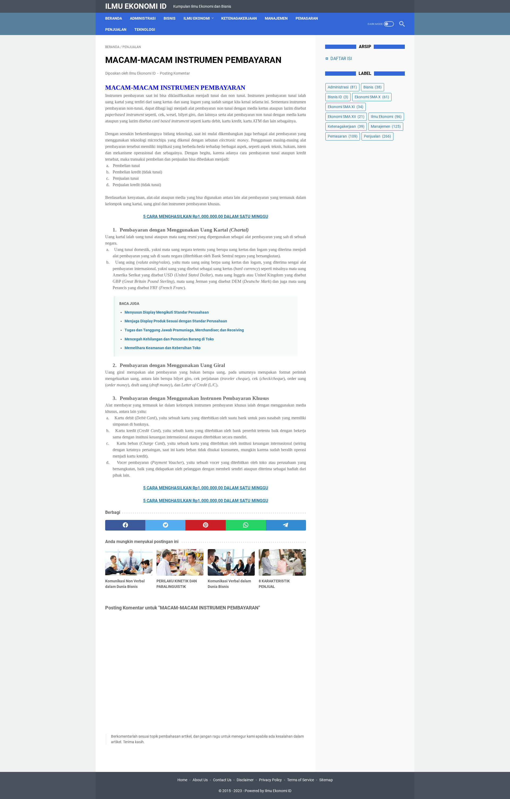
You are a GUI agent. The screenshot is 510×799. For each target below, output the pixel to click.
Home (182, 780)
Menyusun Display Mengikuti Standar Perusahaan (167, 312)
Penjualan (115, 29)
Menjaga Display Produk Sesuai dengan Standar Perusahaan (176, 321)
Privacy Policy (270, 780)
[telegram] (286, 525)
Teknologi (144, 29)
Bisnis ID (338, 97)
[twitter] (165, 525)
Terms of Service (300, 780)
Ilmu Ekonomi (197, 18)
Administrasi (143, 18)
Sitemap (326, 780)
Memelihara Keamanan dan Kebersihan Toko (163, 348)
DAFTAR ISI (341, 58)
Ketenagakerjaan (239, 18)
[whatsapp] (246, 525)
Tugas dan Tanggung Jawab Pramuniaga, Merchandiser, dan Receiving (184, 330)
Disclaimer (245, 780)
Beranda (113, 18)
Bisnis (170, 18)
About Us (200, 780)
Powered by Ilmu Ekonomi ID (268, 791)
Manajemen (276, 18)
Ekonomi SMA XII (346, 116)
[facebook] (125, 525)
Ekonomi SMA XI (345, 107)
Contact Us (222, 780)
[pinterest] (205, 525)
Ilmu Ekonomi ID (136, 6)
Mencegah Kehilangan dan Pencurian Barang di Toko (169, 339)
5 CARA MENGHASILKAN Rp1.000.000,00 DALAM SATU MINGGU (205, 216)
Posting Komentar (175, 73)
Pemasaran (307, 18)
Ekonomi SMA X (372, 97)
